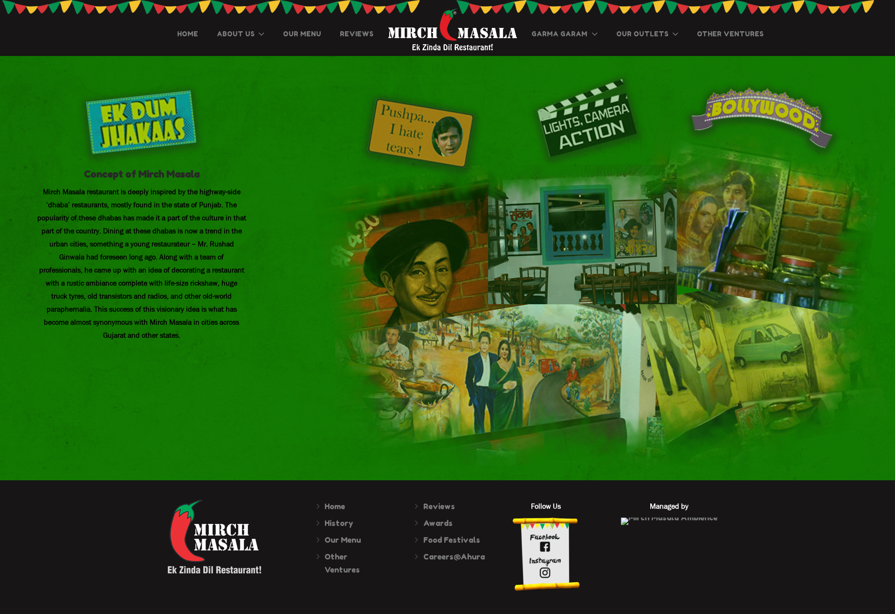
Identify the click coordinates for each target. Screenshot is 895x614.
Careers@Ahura (454, 556)
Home (334, 506)
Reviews (439, 506)
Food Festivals (451, 540)
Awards (438, 523)
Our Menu (342, 540)
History (338, 523)
